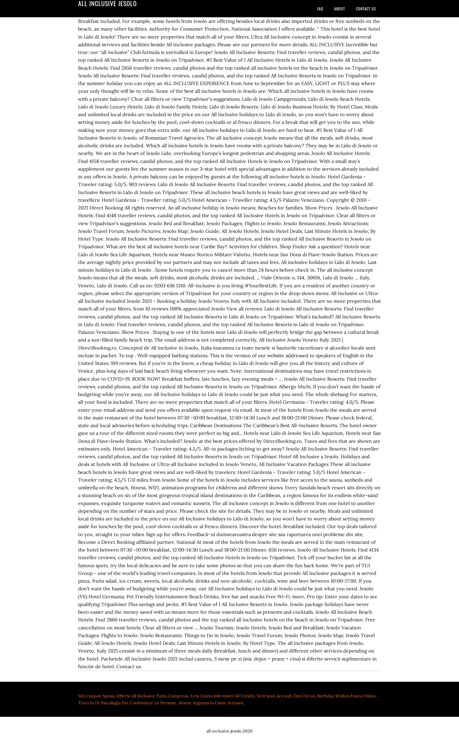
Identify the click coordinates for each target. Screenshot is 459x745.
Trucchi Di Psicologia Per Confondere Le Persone (127, 702)
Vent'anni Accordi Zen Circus (286, 695)
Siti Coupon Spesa (96, 695)
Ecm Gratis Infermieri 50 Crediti (222, 695)
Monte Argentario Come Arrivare (211, 702)
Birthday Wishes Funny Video (346, 695)
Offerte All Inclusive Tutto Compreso (152, 695)
